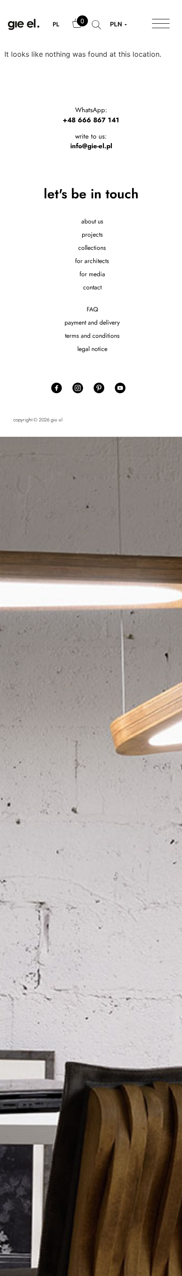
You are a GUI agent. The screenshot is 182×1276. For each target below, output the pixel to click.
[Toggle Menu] (161, 24)
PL (56, 24)
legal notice (92, 348)
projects (92, 234)
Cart (77, 27)
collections (92, 247)
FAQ (92, 309)
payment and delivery (92, 322)
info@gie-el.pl (91, 146)
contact (92, 287)
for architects (92, 260)
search (96, 29)
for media (92, 274)
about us (92, 221)
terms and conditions (92, 335)
